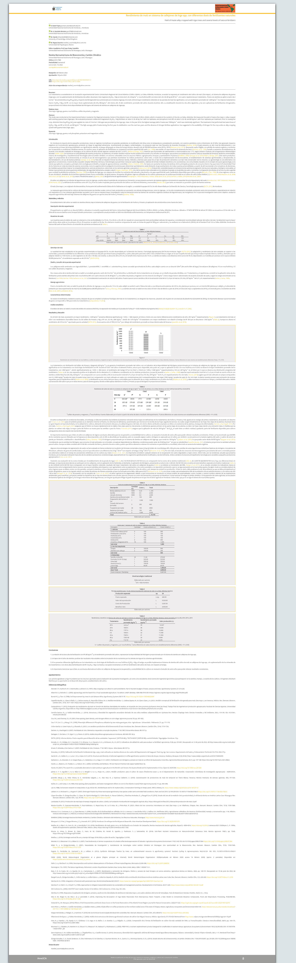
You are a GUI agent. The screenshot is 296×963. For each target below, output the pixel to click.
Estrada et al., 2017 (163, 242)
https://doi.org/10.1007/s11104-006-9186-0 (212, 792)
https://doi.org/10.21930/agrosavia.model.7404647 (70, 774)
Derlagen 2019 (64, 473)
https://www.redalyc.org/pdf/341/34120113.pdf (187, 885)
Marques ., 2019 (177, 147)
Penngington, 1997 (133, 176)
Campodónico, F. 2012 (96, 301)
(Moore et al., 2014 (149, 242)
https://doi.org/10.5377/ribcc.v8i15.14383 (66, 81)
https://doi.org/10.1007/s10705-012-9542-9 (67, 853)
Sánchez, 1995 (81, 172)
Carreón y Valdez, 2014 (178, 176)
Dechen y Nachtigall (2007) (65, 426)
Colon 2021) (65, 457)
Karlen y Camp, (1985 (172, 372)
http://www (189, 917)
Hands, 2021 (57, 182)
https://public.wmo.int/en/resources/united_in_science (72, 859)
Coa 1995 (59, 278)
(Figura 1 (212, 317)
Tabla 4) (188, 461)
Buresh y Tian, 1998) (209, 172)
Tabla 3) (117, 461)
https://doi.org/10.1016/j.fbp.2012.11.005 (67, 899)
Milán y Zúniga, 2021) (211, 156)
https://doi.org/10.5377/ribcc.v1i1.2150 (220, 877)
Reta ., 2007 (54, 291)
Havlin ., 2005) (82, 379)
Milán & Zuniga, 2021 (135, 151)
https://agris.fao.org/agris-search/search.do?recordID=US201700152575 (205, 903)
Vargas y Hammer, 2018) (124, 170)
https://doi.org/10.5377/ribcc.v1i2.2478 (97, 798)
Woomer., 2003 (157, 451)
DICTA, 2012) (208, 186)
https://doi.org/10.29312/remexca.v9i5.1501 (68, 780)
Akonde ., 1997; (214, 180)
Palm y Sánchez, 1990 (93, 440)
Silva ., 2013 (54, 176)
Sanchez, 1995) (128, 194)
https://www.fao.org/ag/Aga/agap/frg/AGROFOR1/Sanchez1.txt (141, 881)
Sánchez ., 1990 (199, 149)
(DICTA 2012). (94, 258)
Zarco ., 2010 (164, 176)
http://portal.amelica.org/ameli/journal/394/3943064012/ (71, 80)
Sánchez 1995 (67, 278)
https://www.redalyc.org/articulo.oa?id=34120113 (181, 788)
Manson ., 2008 (228, 174)
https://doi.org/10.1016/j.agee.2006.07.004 (217, 841)
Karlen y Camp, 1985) (222, 278)
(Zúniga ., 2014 (87, 160)
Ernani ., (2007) (58, 422)
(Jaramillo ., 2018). (179, 322)
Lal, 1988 (151, 149)
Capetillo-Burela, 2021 (195, 442)
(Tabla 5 (232, 463)
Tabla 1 (104, 224)
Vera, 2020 (173, 242)
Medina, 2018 (191, 145)
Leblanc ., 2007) (185, 440)
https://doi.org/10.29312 (199, 825)
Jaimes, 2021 (99, 176)
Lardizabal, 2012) (66, 291)
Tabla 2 (216, 319)
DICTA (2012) (186, 251)
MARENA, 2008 (183, 156)
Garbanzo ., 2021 (80, 278)
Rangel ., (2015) (193, 465)
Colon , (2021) (103, 473)
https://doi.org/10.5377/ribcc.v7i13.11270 (67, 847)
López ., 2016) (145, 168)
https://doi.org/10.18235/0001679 (168, 821)
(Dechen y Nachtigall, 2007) (223, 424)
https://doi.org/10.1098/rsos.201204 (189, 768)
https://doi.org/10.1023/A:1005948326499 (140, 697)
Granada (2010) (126, 428)
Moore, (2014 (192, 375)
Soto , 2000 (215, 174)
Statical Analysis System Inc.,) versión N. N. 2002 (175, 309)
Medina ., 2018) (179, 379)
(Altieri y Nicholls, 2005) (135, 164)
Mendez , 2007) (194, 176)
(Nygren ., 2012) (228, 440)
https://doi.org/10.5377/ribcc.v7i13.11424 (67, 807)
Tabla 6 (157, 465)
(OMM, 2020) (59, 153)
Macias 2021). (119, 453)
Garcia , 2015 (67, 176)
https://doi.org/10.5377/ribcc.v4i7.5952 (175, 913)
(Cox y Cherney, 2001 (113, 289)
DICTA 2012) (92, 322)
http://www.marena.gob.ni (155, 817)
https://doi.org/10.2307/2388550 (158, 863)
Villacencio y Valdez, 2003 (149, 176)
